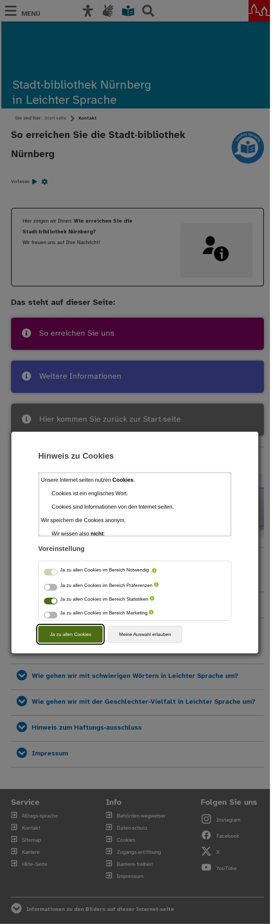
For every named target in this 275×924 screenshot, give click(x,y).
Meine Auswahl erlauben (145, 634)
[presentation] (154, 571)
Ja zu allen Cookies (70, 634)
